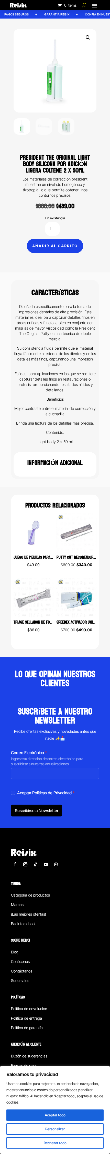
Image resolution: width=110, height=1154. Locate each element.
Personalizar (55, 1129)
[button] (88, 37)
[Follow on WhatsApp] (56, 864)
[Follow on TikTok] (35, 864)
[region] (55, 1110)
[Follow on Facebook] (15, 864)
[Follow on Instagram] (25, 864)
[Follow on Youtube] (46, 864)
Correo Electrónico (29, 752)
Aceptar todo (55, 1115)
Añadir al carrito (55, 246)
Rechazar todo (55, 1143)
